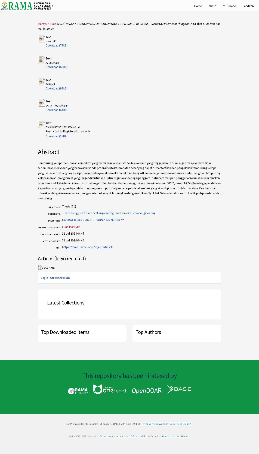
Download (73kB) (57, 45)
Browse (231, 6)
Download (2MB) (56, 136)
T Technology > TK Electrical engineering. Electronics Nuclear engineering (108, 213)
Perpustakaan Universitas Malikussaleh (123, 436)
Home (198, 6)
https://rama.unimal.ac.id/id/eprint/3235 (87, 247)
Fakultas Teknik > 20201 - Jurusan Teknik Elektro (93, 220)
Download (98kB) (57, 88)
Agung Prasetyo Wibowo (175, 436)
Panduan (248, 6)
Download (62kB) (57, 67)
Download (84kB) (57, 110)
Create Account (60, 278)
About (213, 6)
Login (44, 278)
